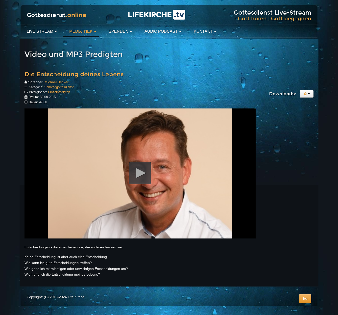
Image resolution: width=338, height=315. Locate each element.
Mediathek (81, 31)
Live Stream (40, 31)
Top (305, 298)
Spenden (118, 31)
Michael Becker (57, 82)
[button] (140, 173)
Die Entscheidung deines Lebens (74, 74)
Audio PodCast (161, 31)
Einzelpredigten (59, 92)
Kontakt (203, 31)
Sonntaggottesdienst (59, 87)
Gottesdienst (56, 15)
